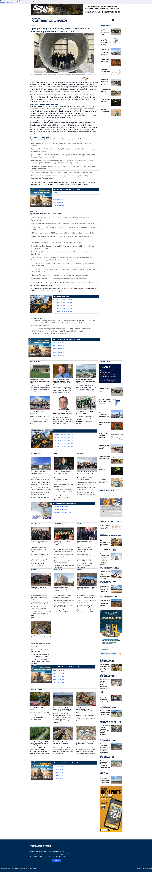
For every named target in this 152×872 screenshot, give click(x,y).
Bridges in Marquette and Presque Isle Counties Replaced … (63, 561)
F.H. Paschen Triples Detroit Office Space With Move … (86, 601)
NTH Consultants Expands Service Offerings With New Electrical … (86, 596)
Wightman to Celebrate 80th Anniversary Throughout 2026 (85, 610)
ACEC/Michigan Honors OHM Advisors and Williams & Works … (40, 542)
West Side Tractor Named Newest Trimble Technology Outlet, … (40, 607)
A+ (115, 20)
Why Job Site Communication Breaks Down (105, 111)
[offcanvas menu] (118, 20)
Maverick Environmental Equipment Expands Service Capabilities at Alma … (41, 613)
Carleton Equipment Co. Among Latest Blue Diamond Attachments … (40, 589)
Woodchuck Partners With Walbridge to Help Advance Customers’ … (84, 549)
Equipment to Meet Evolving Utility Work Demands (104, 447)
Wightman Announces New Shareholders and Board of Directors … (61, 479)
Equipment (34, 569)
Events (33, 617)
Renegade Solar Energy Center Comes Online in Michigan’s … (85, 493)
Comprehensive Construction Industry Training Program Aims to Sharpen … (40, 661)
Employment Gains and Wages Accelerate (105, 71)
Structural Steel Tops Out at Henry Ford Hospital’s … (40, 498)
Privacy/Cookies (147, 868)
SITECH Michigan (58, 193)
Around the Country (107, 490)
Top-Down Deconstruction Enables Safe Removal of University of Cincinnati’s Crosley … (104, 559)
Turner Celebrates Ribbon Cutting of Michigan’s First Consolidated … (40, 483)
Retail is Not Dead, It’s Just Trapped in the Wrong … (105, 527)
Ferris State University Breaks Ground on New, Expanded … (62, 596)
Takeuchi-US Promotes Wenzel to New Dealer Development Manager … (64, 491)
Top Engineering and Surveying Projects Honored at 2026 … (40, 560)
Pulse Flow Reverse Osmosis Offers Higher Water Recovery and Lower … (105, 699)
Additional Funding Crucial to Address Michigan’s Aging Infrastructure (85, 565)
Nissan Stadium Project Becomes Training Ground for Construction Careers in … (105, 668)
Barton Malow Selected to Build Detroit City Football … (86, 488)
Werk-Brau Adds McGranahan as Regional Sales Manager (63, 472)
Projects (80, 454)
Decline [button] (2, 2)
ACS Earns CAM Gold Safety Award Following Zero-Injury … (40, 555)
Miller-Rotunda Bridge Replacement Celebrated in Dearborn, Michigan (87, 472)
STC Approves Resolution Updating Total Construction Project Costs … (64, 550)
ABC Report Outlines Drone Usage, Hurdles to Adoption (105, 401)
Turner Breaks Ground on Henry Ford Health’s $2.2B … (63, 606)
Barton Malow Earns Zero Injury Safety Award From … (86, 542)
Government (58, 523)
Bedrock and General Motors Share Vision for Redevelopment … (64, 601)
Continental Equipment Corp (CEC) (64, 506)
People (56, 454)
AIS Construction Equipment (62, 299)
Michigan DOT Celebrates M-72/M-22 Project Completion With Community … (41, 644)
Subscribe (56, 860)
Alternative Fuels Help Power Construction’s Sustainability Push (106, 52)
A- (110, 20)
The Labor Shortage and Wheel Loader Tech (104, 390)
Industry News (35, 361)
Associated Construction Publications (14, 868)
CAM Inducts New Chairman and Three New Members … (40, 564)
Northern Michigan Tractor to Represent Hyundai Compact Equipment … (39, 597)
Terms (139, 868)
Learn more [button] (45, 1)
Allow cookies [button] (8, 2)
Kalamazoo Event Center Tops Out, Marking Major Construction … (86, 483)
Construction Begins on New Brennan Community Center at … (40, 472)
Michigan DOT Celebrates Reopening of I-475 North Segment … (41, 636)
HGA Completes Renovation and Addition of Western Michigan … (63, 610)
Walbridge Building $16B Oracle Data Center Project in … (86, 478)
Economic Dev (58, 569)
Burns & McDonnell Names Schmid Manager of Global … (63, 485)
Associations (35, 523)
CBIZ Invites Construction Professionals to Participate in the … (87, 555)
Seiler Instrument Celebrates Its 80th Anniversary (40, 650)
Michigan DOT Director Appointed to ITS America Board (64, 566)
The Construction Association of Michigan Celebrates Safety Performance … (40, 549)
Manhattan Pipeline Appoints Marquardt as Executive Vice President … (62, 497)
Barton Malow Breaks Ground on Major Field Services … (40, 493)
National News (106, 25)
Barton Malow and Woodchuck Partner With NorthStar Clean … (86, 560)
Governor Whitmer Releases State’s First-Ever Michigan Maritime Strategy (64, 556)
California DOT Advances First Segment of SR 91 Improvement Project (105, 542)
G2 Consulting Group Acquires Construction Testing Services (85, 606)
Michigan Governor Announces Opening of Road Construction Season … (62, 542)
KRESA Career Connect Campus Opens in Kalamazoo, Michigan (40, 655)
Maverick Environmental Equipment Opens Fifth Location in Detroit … (41, 603)
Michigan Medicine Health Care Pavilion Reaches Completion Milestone (62, 589)
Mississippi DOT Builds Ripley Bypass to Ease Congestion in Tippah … (104, 589)
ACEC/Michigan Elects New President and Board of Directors (40, 478)
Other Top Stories (36, 689)
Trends (79, 523)
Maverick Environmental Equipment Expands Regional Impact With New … (87, 589)
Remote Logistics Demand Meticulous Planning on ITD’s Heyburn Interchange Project (105, 731)
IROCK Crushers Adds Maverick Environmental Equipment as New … (41, 488)
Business (80, 569)
